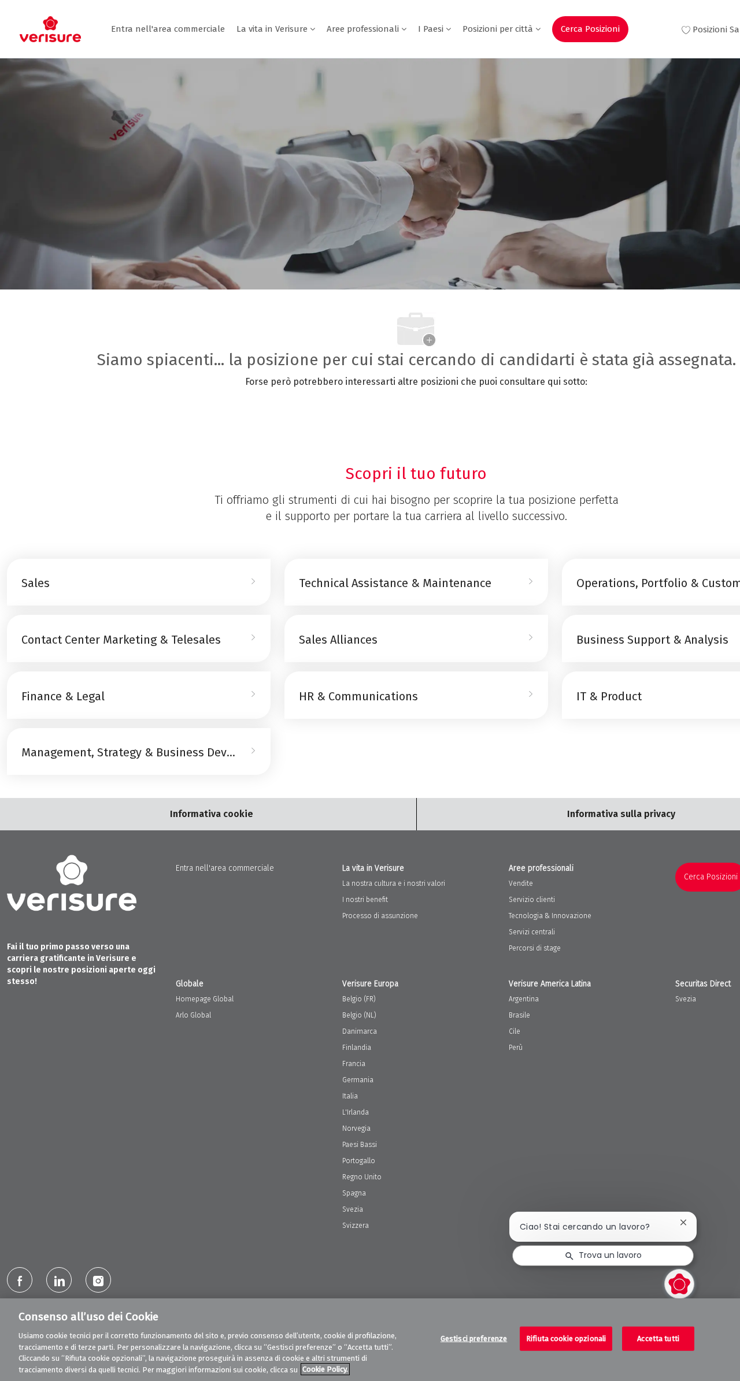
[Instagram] (98, 1280)
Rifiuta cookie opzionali (566, 1338)
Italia (350, 1096)
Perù (516, 1048)
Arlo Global (193, 1015)
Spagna (354, 1193)
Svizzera (355, 1226)
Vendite (521, 883)
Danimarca (359, 1031)
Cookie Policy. (325, 1369)
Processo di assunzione (380, 916)
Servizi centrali (532, 932)
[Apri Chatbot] (679, 1284)
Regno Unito (362, 1177)
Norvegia (356, 1128)
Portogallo (358, 1161)
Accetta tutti (658, 1338)
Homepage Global (205, 999)
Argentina (524, 999)
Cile (514, 1031)
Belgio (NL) (359, 1015)
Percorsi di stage (535, 948)
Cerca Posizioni (590, 29)
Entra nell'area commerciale (168, 29)
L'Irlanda (355, 1112)
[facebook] (19, 1280)
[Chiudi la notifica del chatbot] (683, 1222)
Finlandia (356, 1048)
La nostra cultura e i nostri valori (393, 883)
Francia (353, 1064)
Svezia (352, 1209)
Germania (357, 1080)
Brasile (519, 1015)
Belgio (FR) (359, 999)
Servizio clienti (532, 900)
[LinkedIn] (59, 1280)
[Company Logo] (50, 29)
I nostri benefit (365, 900)
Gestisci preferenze (474, 1338)
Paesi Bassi (359, 1145)
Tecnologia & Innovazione (550, 916)
